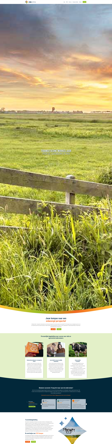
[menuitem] (64, 2)
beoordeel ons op (31, 406)
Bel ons (57, 395)
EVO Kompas (31, 401)
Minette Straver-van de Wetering (65, 400)
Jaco (46, 400)
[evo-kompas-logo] (30, 2)
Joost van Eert (77, 400)
